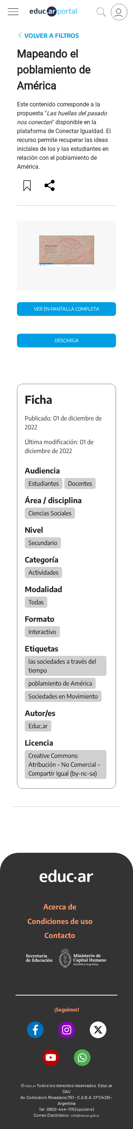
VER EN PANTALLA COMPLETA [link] (66, 309)
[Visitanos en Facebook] (35, 1030)
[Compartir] (49, 185)
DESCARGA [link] (67, 340)
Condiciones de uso (60, 921)
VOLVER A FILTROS (51, 35)
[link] (119, 12)
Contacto (59, 935)
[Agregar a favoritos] (27, 185)
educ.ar (30, 1086)
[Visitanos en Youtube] (51, 1058)
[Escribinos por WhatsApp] (82, 1058)
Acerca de (59, 906)
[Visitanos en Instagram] (67, 1030)
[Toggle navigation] (6, 4)
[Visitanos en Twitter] (98, 1030)
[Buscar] (101, 12)
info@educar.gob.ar (85, 1115)
